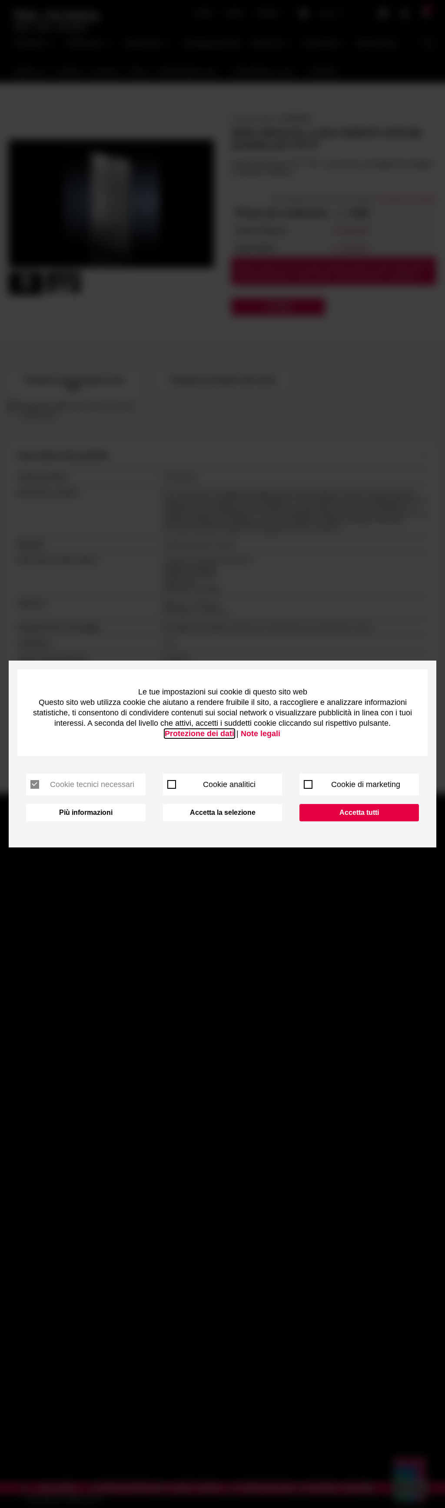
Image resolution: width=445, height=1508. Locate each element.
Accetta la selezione (223, 812)
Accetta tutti (359, 812)
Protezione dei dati (199, 733)
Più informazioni (86, 812)
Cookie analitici (229, 784)
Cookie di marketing (365, 784)
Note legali (260, 733)
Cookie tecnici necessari (92, 784)
